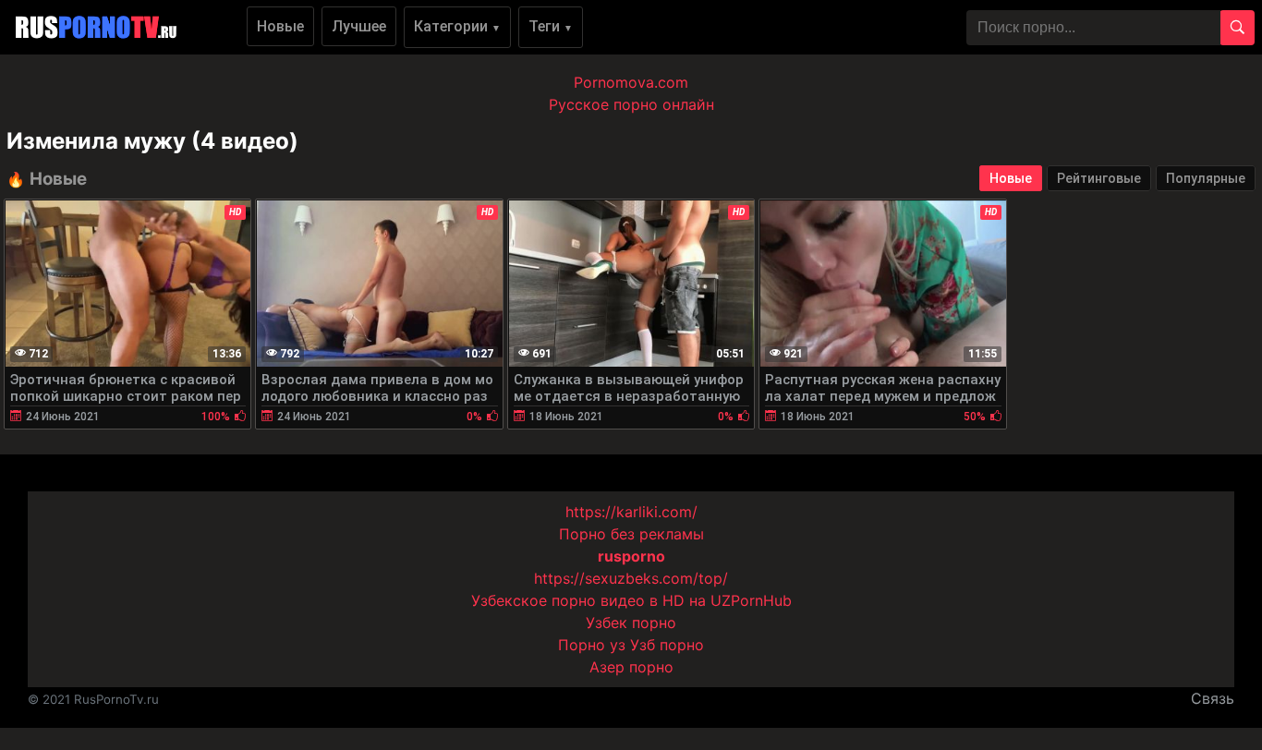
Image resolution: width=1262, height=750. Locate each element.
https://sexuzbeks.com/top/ (631, 578)
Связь (1212, 698)
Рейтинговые (1099, 178)
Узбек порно (631, 622)
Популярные (1205, 178)
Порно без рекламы (631, 534)
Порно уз (591, 644)
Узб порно (667, 644)
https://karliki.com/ (631, 511)
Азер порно (631, 667)
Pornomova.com (631, 82)
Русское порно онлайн (631, 104)
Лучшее (359, 26)
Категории (457, 26)
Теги (550, 26)
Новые (280, 26)
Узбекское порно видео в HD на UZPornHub (631, 600)
